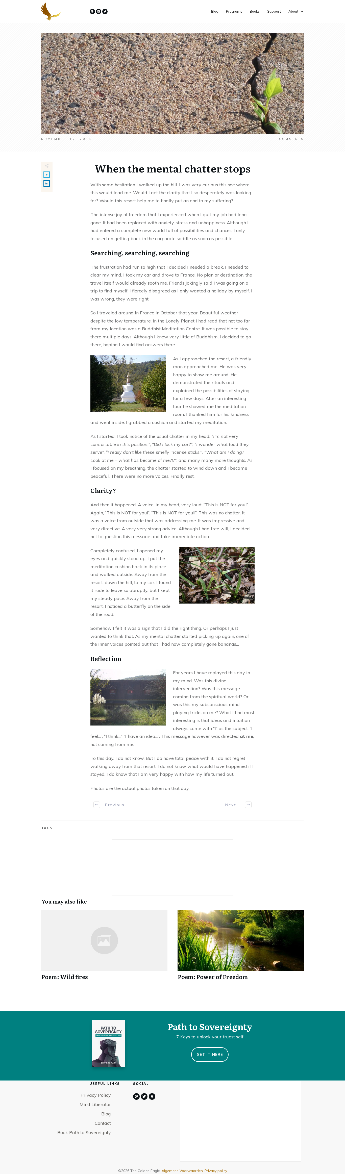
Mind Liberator (95, 1104)
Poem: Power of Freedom (241, 948)
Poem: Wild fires (104, 948)
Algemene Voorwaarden (182, 1170)
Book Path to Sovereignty (84, 1132)
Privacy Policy (96, 1095)
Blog (106, 1114)
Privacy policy (216, 1170)
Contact (103, 1123)
